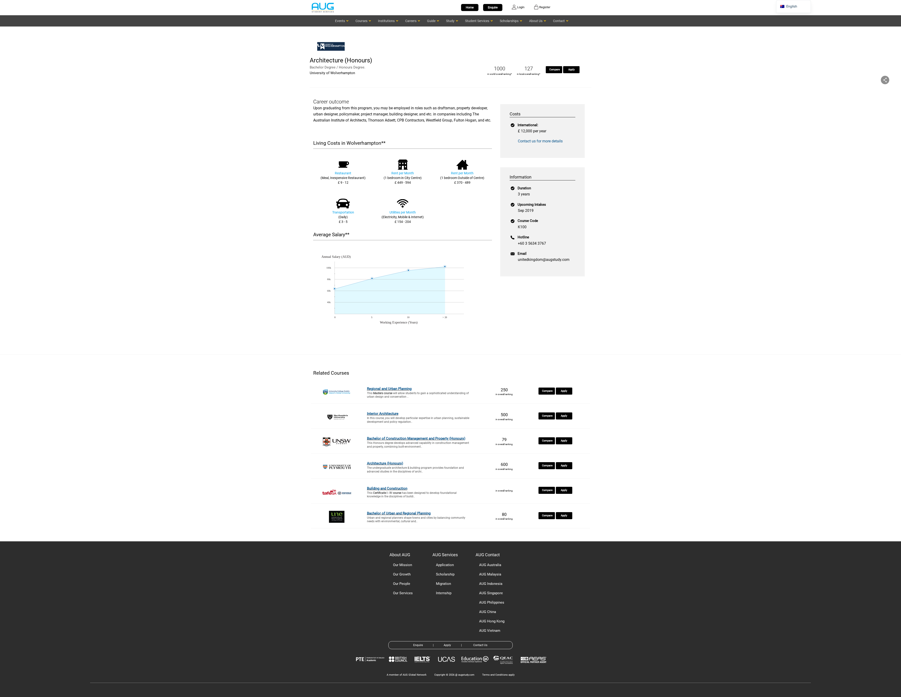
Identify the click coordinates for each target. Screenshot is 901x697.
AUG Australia (490, 565)
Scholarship (445, 574)
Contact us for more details (540, 141)
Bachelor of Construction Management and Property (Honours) (416, 438)
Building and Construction (387, 488)
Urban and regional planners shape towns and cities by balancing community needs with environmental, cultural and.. (416, 519)
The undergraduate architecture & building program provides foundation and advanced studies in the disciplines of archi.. (415, 469)
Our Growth (402, 574)
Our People (401, 584)
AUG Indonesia (490, 584)
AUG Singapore (491, 593)
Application (445, 565)
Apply (571, 69)
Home (470, 7)
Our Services (403, 593)
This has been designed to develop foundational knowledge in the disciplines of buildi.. (412, 494)
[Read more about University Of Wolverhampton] (332, 53)
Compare (554, 69)
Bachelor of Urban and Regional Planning (399, 513)
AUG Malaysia (490, 574)
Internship (443, 593)
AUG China (487, 612)
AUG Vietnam (489, 630)
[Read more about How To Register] (534, 666)
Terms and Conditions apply (498, 674)
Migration (443, 584)
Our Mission (402, 565)
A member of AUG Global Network (407, 674)
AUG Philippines (491, 602)
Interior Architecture (382, 413)
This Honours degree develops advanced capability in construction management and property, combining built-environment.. (418, 444)
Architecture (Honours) (385, 463)
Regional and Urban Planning (389, 389)
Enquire (493, 7)
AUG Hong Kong (491, 621)
